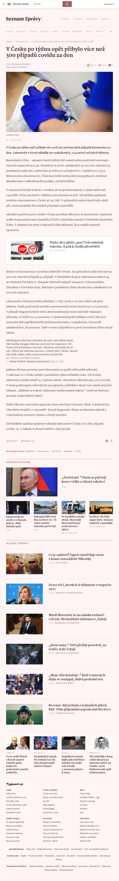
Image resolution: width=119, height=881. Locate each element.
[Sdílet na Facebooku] (106, 440)
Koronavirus (43, 451)
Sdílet (103, 65)
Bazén (23, 855)
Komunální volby (13, 812)
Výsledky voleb (12, 801)
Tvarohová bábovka (14, 833)
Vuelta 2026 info (50, 793)
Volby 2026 (11, 793)
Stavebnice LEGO (52, 866)
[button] (59, 102)
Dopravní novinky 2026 (90, 829)
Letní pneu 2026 (87, 822)
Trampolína (50, 855)
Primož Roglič (49, 808)
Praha (78, 451)
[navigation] (3, 4)
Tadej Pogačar (49, 805)
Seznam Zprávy (21, 64)
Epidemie (68, 451)
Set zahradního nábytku (87, 855)
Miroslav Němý (65, 683)
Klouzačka (71, 855)
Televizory (106, 866)
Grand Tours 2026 (50, 812)
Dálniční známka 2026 (89, 826)
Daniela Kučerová (67, 653)
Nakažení (30, 451)
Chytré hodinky (50, 870)
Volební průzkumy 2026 (16, 797)
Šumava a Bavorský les (53, 829)
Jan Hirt (46, 801)
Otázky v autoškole (88, 837)
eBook (93, 65)
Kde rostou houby (61, 849)
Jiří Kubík (61, 563)
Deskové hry (94, 866)
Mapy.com (30, 849)
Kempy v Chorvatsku (52, 822)
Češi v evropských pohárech (96, 849)
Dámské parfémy (69, 866)
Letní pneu (83, 866)
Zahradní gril (104, 855)
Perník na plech (13, 841)
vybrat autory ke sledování (16, 67)
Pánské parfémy (66, 870)
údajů (101, 171)
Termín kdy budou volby (16, 805)
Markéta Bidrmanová (69, 593)
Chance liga (85, 793)
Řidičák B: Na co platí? (89, 833)
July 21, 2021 (57, 362)
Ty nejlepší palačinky (15, 822)
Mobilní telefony (36, 866)
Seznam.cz (109, 4)
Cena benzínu (77, 849)
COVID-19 (56, 451)
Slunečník (60, 855)
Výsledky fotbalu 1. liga (90, 797)
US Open (83, 805)
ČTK (8, 64)
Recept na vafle (12, 837)
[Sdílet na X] (111, 440)
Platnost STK (85, 841)
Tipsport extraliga (87, 801)
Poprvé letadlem (50, 826)
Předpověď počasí (44, 849)
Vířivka (59, 859)
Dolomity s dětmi (50, 841)
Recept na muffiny (14, 826)
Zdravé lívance (12, 829)
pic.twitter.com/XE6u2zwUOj (23, 358)
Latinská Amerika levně (53, 837)
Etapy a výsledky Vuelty (53, 797)
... (111, 30)
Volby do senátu (13, 808)
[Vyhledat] (67, 4)
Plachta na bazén (35, 855)
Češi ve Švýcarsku (50, 833)
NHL (82, 812)
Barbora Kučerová (67, 623)
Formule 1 (84, 808)
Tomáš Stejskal (65, 713)
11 (112, 65)
